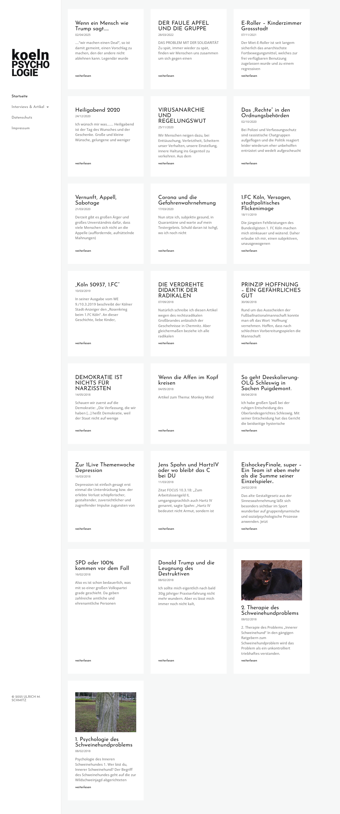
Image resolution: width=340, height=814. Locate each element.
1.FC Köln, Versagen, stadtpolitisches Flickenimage (266, 203)
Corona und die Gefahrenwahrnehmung (187, 200)
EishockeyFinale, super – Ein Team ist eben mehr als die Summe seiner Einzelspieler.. (271, 473)
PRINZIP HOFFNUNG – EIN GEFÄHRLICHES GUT (271, 290)
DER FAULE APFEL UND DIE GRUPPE (183, 26)
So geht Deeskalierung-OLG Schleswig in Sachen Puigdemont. (270, 383)
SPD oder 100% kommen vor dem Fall (102, 565)
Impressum (21, 128)
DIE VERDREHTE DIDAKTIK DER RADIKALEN (181, 290)
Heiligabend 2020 (97, 110)
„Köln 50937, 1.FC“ (97, 285)
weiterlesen (83, 76)
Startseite (20, 96)
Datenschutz (22, 117)
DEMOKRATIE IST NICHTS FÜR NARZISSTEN (99, 383)
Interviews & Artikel (28, 107)
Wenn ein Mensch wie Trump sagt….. (101, 26)
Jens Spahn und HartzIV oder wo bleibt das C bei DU (188, 470)
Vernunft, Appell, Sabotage (96, 200)
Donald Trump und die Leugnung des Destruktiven (186, 568)
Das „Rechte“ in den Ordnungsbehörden (265, 113)
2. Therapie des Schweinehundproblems (270, 610)
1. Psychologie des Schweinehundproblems (104, 742)
